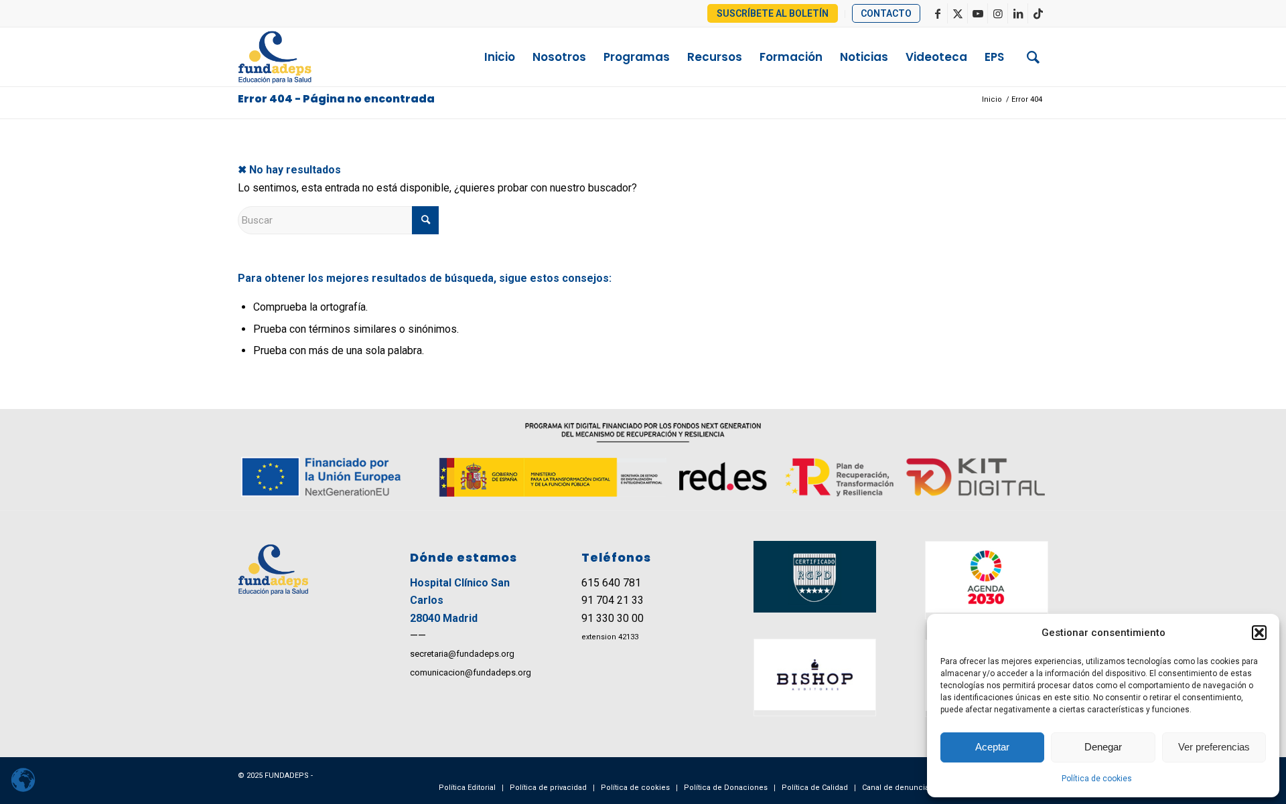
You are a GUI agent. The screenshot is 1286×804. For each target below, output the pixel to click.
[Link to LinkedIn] (1017, 13)
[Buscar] (1033, 56)
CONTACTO (886, 13)
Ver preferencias (1214, 746)
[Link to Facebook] (937, 13)
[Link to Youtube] (977, 13)
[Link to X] (957, 13)
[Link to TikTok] (1038, 13)
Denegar (1103, 746)
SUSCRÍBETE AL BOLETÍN (773, 13)
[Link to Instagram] (997, 13)
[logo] (302, 56)
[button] (1259, 632)
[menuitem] (773, 14)
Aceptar (992, 746)
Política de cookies (1097, 778)
